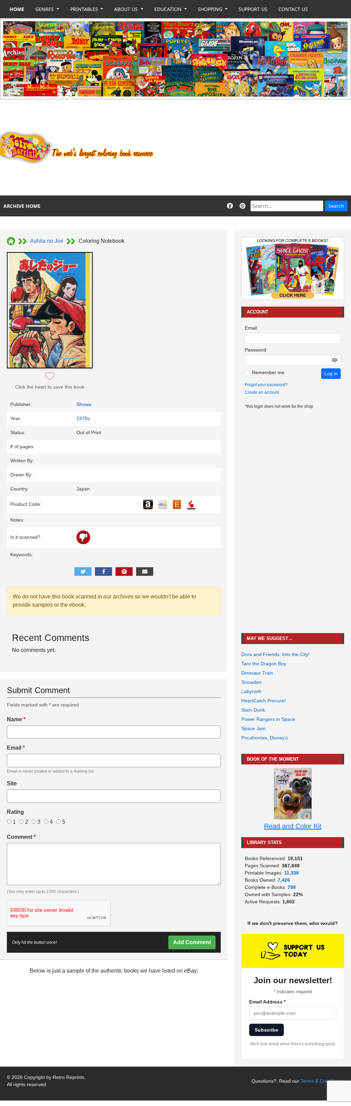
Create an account (262, 392)
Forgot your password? (266, 384)
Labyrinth (251, 691)
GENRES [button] (45, 9)
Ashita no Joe (46, 241)
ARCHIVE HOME (21, 206)
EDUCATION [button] (168, 9)
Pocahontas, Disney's (264, 737)
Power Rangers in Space (268, 719)
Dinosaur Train (257, 673)
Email (16, 748)
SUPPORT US (253, 9)
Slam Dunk (253, 710)
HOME (17, 9)
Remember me (268, 372)
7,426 (284, 880)
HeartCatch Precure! (263, 700)
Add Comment (192, 942)
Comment (21, 837)
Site (12, 783)
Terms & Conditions (322, 1081)
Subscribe (266, 1030)
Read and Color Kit (293, 826)
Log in (331, 373)
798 (292, 887)
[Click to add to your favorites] (50, 376)
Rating (15, 812)
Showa (83, 404)
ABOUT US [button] (126, 9)
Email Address (267, 1001)
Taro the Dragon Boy (263, 663)
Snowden (251, 682)
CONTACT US (293, 9)
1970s (83, 418)
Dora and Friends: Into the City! (275, 654)
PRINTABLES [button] (84, 9)
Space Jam (253, 728)
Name (16, 719)
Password (255, 350)
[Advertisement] (256, 147)
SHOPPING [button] (210, 9)
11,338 (291, 873)
